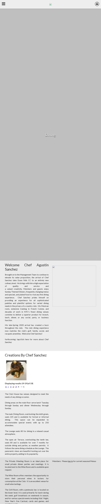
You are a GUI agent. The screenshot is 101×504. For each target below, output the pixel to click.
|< (6, 387)
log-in (70, 461)
